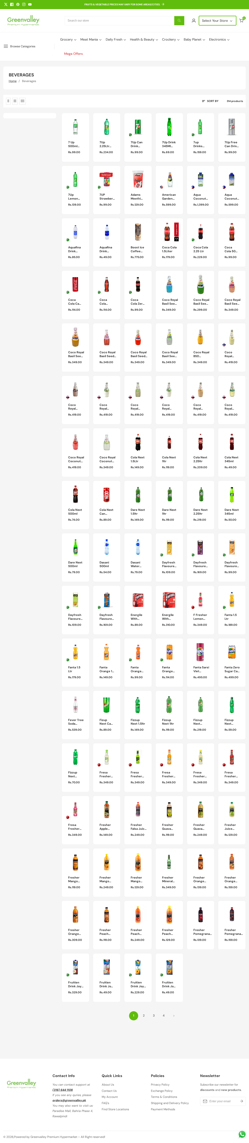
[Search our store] (179, 20)
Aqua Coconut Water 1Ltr (200, 197)
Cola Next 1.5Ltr (138, 459)
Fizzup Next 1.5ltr (138, 722)
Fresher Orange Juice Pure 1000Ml (75, 932)
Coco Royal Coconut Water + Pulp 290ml (107, 459)
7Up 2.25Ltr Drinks (104, 144)
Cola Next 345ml (231, 459)
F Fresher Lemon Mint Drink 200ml (200, 617)
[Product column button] (8, 101)
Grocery (66, 39)
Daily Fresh (114, 39)
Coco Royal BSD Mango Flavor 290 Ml (201, 354)
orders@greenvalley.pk (69, 1100)
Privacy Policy (160, 1085)
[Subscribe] (241, 1101)
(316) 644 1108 (62, 1090)
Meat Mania (89, 39)
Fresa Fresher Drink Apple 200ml (105, 774)
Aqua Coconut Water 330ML (231, 197)
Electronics (217, 39)
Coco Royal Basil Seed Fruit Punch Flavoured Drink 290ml (170, 302)
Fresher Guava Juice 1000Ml (199, 827)
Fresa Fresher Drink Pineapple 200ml (200, 774)
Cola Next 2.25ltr (200, 459)
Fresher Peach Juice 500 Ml (169, 932)
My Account (110, 1097)
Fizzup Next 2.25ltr (198, 722)
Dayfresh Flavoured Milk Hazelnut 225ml (200, 564)
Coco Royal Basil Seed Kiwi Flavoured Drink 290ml (201, 302)
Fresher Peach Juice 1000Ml (136, 932)
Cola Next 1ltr (169, 459)
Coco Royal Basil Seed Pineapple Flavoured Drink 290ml (76, 354)
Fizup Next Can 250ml (106, 722)
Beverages (29, 81)
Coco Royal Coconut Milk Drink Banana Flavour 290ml (231, 354)
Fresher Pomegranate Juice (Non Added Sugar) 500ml (203, 932)
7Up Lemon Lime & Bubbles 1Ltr (74, 197)
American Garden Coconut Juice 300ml (169, 197)
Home (13, 81)
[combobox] (124, 20)
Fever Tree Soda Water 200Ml (76, 722)
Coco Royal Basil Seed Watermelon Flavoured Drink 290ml (139, 354)
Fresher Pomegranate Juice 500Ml (234, 932)
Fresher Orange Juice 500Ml (230, 879)
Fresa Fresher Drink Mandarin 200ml (168, 774)
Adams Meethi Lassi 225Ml (136, 197)
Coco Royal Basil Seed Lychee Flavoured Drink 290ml (232, 302)
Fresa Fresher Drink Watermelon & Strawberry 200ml (77, 827)
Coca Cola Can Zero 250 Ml (74, 302)
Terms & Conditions (164, 1097)
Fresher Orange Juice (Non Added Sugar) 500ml (199, 879)
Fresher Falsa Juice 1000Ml (138, 827)
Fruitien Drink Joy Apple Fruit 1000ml (76, 984)
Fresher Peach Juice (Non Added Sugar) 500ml (105, 932)
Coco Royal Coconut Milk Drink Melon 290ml (138, 407)
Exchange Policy (162, 1091)
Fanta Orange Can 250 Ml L (168, 669)
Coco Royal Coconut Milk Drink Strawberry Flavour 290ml (76, 459)
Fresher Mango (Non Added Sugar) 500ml (73, 879)
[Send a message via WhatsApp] (242, 1134)
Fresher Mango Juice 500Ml (136, 879)
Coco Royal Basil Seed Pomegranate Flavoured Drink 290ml (109, 354)
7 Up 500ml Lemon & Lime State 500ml (74, 144)
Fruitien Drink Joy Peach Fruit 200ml (168, 984)
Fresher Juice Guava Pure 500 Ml (231, 827)
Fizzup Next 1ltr (168, 722)
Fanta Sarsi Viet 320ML (201, 669)
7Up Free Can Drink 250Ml (231, 144)
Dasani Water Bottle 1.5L (135, 564)
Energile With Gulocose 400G (169, 617)
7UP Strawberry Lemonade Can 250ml (108, 197)
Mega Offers (73, 54)
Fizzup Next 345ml (229, 722)
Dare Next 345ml (232, 512)
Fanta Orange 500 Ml (136, 669)
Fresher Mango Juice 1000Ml (105, 879)
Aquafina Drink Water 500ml (106, 249)
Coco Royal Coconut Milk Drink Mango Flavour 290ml (106, 407)
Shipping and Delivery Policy (170, 1103)
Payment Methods (163, 1109)
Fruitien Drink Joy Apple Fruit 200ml (106, 984)
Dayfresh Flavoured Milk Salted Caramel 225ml (107, 617)
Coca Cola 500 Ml (231, 249)
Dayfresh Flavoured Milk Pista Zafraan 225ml (75, 617)
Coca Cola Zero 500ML (137, 302)
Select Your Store (215, 20)
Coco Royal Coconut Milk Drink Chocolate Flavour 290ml (75, 407)
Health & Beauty (142, 39)
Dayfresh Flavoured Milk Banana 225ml (169, 564)
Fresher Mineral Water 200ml (167, 879)
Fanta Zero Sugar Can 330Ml (232, 669)
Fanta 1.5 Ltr (231, 617)
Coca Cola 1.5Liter (169, 249)
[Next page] (173, 1015)
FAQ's (105, 1103)
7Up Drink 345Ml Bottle (169, 144)
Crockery (169, 39)
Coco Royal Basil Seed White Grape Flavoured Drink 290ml (170, 354)
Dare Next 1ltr (169, 512)
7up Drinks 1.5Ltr (198, 144)
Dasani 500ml (104, 564)
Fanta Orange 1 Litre (106, 669)
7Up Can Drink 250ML (137, 144)
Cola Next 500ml (75, 512)
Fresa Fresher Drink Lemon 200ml (136, 774)
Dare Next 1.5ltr (138, 512)
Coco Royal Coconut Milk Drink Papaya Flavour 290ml (200, 407)
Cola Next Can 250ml (106, 512)
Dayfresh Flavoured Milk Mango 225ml (232, 564)
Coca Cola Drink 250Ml (104, 302)
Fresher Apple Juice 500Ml (105, 827)
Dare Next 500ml (75, 564)
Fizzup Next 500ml (72, 774)
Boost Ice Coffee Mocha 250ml (137, 249)
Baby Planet (192, 39)
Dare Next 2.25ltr (200, 512)
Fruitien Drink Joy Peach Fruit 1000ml (137, 984)
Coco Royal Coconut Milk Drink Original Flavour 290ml (169, 407)
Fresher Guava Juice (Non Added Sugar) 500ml (167, 827)
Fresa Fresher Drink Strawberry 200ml (233, 774)
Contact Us (109, 1091)
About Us (108, 1085)
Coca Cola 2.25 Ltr (200, 249)
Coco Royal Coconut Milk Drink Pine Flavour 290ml (231, 407)
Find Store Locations (115, 1109)
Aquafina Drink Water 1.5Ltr (74, 249)
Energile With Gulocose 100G (137, 617)
